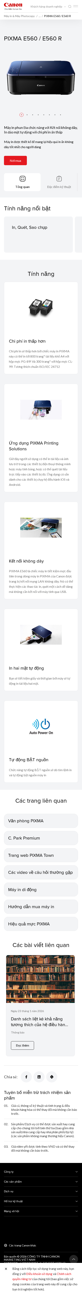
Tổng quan (22, 187)
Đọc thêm (22, 1045)
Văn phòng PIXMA (25, 821)
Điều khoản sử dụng (39, 1274)
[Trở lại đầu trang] (73, 1259)
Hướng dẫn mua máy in (31, 906)
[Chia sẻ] (26, 1076)
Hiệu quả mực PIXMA (29, 924)
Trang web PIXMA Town (31, 855)
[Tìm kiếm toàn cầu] (69, 6)
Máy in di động (22, 889)
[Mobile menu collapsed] (75, 6)
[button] (21, 115)
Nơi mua (15, 160)
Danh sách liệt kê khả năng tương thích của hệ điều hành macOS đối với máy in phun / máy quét (39, 1027)
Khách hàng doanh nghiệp (46, 6)
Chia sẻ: (11, 1076)
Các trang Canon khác (22, 1245)
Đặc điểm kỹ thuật (59, 187)
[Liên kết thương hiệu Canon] (13, 6)
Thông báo (17, 1032)
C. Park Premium (24, 838)
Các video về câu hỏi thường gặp (40, 872)
